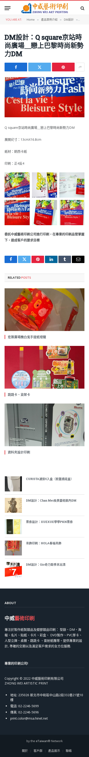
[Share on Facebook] (16, 67)
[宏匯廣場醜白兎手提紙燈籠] (44, 309)
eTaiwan (42, 741)
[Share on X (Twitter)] (39, 67)
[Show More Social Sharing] (80, 67)
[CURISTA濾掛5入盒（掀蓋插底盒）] (13, 483)
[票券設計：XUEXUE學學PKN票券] (13, 526)
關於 (25, 751)
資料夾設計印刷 (19, 452)
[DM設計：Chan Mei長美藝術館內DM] (13, 505)
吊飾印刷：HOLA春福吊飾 (43, 543)
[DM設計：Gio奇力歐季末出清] (13, 569)
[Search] (82, 8)
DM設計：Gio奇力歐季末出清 (45, 564)
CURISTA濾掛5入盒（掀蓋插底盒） (49, 479)
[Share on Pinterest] (63, 67)
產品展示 (54, 751)
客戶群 (38, 751)
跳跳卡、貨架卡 (19, 394)
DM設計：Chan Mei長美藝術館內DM (51, 500)
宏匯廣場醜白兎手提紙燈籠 (27, 337)
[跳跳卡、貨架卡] (44, 367)
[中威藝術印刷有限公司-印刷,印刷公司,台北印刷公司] (44, 8)
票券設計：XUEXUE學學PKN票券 (49, 522)
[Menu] (7, 8)
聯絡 (69, 751)
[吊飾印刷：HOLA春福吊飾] (13, 548)
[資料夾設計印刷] (44, 425)
